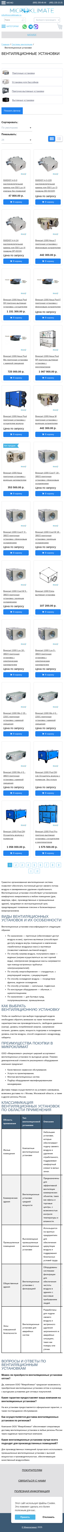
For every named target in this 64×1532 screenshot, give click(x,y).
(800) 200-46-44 (39, 3)
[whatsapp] (24, 26)
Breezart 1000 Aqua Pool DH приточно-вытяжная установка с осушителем (15, 303)
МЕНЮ (10, 3)
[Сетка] (51, 139)
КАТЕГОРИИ (13, 26)
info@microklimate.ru (11, 15)
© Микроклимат (29, 1527)
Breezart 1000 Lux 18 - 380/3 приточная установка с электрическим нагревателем (14, 657)
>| (37, 871)
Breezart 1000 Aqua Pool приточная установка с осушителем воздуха (15, 420)
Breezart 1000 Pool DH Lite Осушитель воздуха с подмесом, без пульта (47, 776)
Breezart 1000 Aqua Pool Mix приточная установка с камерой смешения (15, 360)
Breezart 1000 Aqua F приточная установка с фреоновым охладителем (48, 244)
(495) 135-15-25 (56, 3)
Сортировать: (9, 122)
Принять (25, 1517)
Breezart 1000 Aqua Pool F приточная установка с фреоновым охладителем (48, 303)
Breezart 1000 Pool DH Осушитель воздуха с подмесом (14, 835)
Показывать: (9, 134)
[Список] (59, 139)
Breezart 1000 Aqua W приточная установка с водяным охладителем (46, 420)
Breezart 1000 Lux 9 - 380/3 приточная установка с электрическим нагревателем (45, 657)
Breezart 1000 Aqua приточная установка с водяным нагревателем (14, 476)
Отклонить (48, 1517)
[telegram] (30, 27)
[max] (36, 27)
